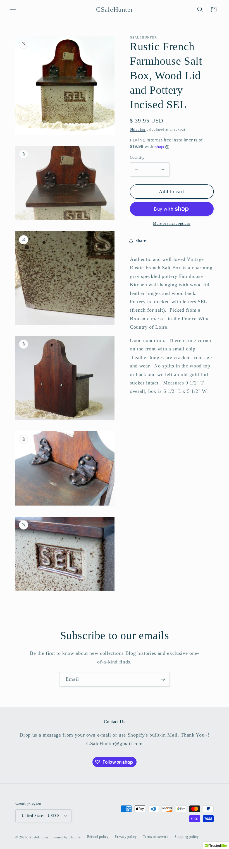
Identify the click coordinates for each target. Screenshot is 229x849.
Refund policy (98, 837)
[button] (13, 9)
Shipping (137, 129)
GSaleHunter (38, 837)
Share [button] (140, 240)
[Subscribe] (163, 679)
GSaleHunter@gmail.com (114, 743)
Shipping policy (187, 837)
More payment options (171, 223)
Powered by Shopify (65, 837)
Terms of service (155, 837)
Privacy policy (126, 837)
